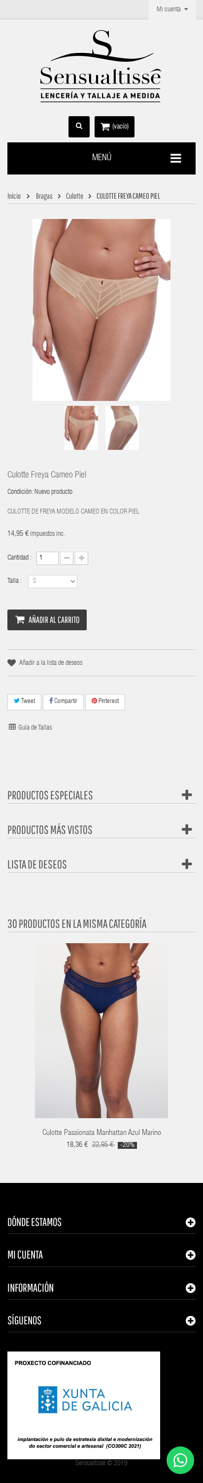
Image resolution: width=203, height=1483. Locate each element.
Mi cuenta (25, 1254)
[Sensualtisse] (101, 66)
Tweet (27, 701)
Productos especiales (50, 795)
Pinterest (108, 701)
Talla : (15, 581)
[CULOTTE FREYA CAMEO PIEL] (81, 428)
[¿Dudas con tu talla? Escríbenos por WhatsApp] (180, 1460)
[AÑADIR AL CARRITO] (70, 1017)
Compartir (65, 701)
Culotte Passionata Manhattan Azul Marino (101, 1133)
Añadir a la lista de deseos (50, 663)
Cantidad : (19, 558)
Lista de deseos (37, 864)
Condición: (20, 492)
